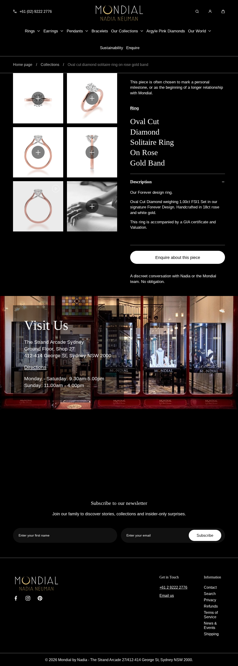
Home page (22, 64)
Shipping (211, 634)
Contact (210, 587)
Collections (50, 64)
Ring (134, 108)
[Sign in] (210, 11)
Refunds (211, 606)
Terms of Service (211, 614)
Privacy (210, 600)
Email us (166, 595)
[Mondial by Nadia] (119, 13)
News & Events (210, 625)
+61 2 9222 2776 (173, 587)
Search (210, 593)
